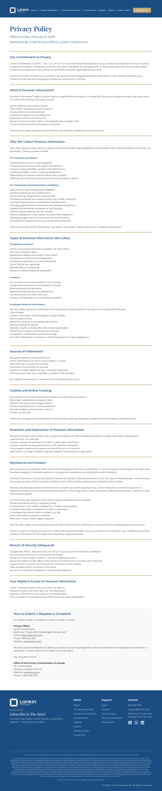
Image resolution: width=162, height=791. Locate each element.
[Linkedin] (142, 723)
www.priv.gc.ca (31, 672)
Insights (102, 10)
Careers (111, 10)
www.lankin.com (32, 641)
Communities (90, 10)
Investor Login (123, 10)
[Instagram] (136, 723)
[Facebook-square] (130, 723)
